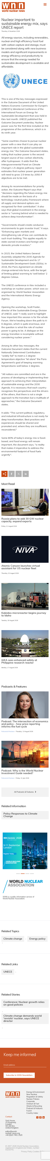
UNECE (7, 972)
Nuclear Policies (32, 1099)
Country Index (32, 1113)
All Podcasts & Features (24, 792)
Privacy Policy (26, 1152)
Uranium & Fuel (32, 1104)
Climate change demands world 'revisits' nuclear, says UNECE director (22, 1018)
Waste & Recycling (34, 1106)
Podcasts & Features (7, 731)
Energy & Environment (35, 1092)
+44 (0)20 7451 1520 (13, 1135)
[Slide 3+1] (32, 873)
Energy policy (37, 939)
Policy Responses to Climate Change (20, 815)
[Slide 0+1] (18, 873)
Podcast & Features (34, 1109)
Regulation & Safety (34, 1097)
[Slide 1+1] (23, 873)
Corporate (30, 1102)
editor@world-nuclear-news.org (12, 1132)
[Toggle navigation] (45, 4)
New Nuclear (31, 1095)
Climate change (12, 939)
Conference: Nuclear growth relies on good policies (23, 1003)
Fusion (29, 1111)
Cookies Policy (39, 1152)
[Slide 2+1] (27, 873)
